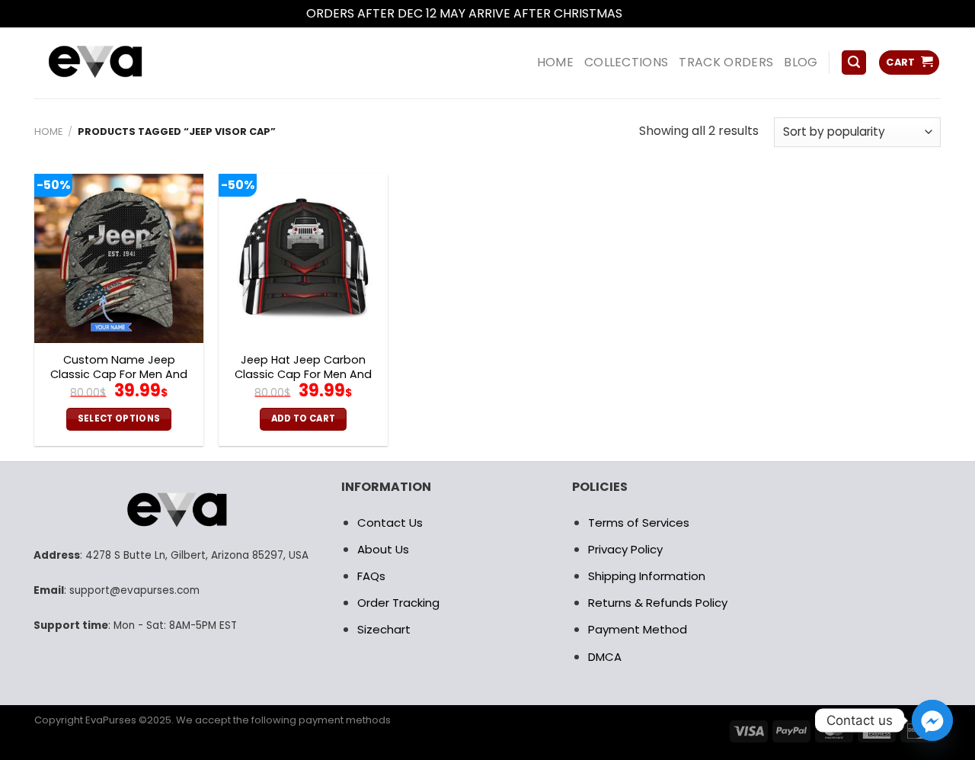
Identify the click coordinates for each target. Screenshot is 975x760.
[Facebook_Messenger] (932, 720)
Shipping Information (646, 576)
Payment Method (637, 629)
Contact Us (390, 523)
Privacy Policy (625, 549)
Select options (119, 418)
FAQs (371, 576)
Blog (800, 62)
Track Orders (726, 62)
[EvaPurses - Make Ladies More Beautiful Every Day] (133, 62)
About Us (383, 549)
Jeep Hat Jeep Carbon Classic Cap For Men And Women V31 (303, 374)
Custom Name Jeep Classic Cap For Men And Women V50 (118, 374)
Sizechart (384, 629)
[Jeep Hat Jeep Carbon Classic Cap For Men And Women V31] (303, 258)
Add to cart (303, 418)
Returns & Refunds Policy (657, 603)
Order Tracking (398, 603)
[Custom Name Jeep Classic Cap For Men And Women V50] (118, 258)
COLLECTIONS (626, 62)
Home (48, 131)
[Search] (854, 62)
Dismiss (647, 13)
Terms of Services (638, 523)
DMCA (605, 657)
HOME (555, 62)
